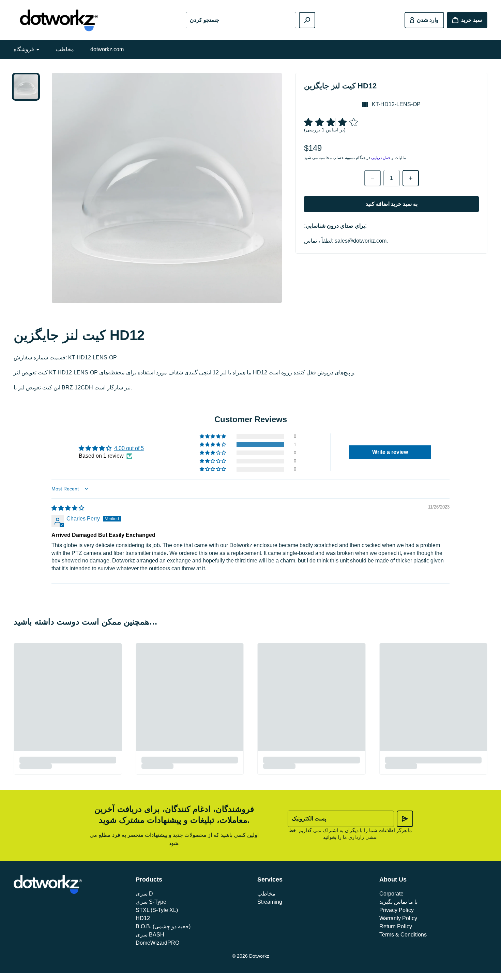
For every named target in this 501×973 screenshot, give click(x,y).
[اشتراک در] (405, 819)
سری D (144, 894)
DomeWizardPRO (157, 943)
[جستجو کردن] (307, 20)
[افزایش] (411, 178)
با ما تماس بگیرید (398, 902)
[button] (213, 444)
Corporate (391, 894)
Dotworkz (259, 956)
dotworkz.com (107, 49)
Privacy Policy (396, 910)
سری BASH (150, 935)
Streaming (269, 902)
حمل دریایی (381, 157)
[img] (67, 508)
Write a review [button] (390, 452)
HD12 (143, 918)
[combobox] (241, 20)
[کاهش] (372, 178)
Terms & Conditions (403, 935)
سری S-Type (151, 902)
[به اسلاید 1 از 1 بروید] (26, 86)
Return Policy (395, 926)
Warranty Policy (398, 918)
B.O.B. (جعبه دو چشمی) (163, 926)
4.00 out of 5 (129, 448)
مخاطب (65, 49)
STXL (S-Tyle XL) (157, 910)
